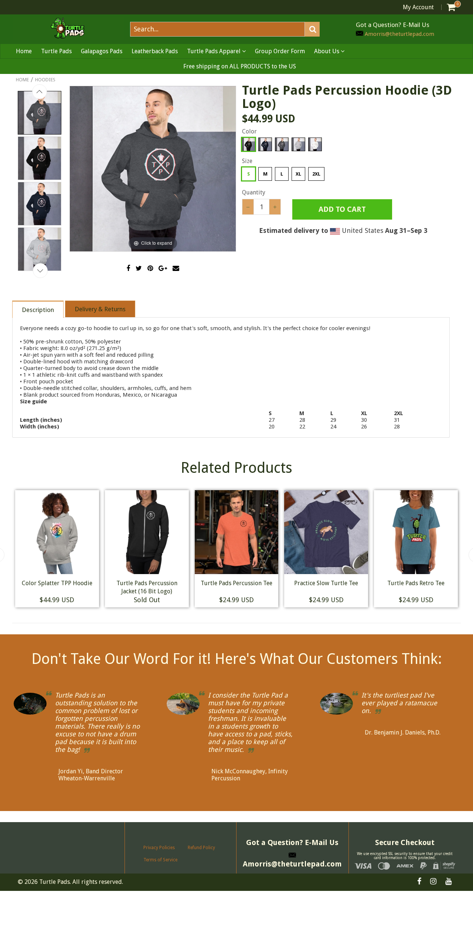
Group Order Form (280, 51)
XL (298, 174)
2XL (316, 174)
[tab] (38, 309)
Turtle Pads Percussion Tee (348, 583)
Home (24, 51)
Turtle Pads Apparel (214, 51)
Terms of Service (160, 859)
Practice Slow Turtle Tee (438, 583)
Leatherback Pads (155, 51)
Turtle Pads (56, 51)
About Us (327, 51)
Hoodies (45, 79)
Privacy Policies (159, 847)
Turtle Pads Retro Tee (78, 583)
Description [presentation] (38, 309)
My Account (418, 7)
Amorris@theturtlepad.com (398, 34)
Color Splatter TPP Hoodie (168, 583)
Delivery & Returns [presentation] (100, 309)
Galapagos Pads (101, 51)
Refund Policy (201, 847)
